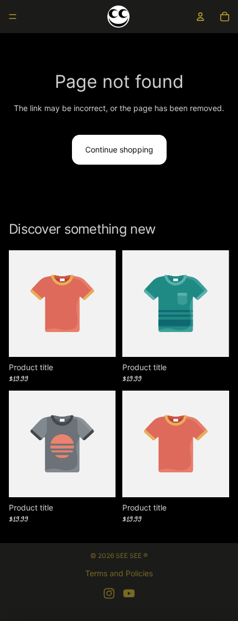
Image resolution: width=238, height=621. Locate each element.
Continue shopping (119, 149)
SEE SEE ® (132, 555)
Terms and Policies (119, 573)
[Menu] (12, 16)
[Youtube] (129, 593)
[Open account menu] (200, 16)
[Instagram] (109, 593)
